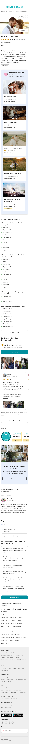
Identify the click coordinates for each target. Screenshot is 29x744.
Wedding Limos (5, 634)
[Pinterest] (9, 722)
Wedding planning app (6, 687)
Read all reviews (13, 421)
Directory (3, 668)
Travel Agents (4, 640)
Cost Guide (4, 681)
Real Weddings (14, 692)
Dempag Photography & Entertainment (12, 200)
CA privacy (3, 662)
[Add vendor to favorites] (26, 16)
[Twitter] (6, 722)
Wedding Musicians (15, 634)
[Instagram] (12, 722)
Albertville (11, 11)
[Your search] (2, 16)
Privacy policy (12, 659)
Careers (3, 657)
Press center (10, 657)
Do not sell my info (22, 659)
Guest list (22, 677)
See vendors (14, 479)
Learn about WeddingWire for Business (10, 705)
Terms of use (4, 659)
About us (13, 653)
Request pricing (14, 597)
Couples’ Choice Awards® (19, 668)
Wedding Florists (5, 623)
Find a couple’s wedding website (9, 698)
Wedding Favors (5, 643)
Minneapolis (4, 11)
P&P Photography (10, 97)
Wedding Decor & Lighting (7, 637)
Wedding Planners (5, 620)
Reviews (9, 668)
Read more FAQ (14, 332)
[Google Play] (18, 716)
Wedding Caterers (16, 620)
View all (23, 30)
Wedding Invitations (21, 637)
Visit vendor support (6, 707)
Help (9, 681)
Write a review (14, 352)
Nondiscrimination (19, 655)
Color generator (5, 692)
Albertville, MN (7, 42)
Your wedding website (6, 677)
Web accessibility (12, 662)
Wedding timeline (17, 690)
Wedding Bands (14, 629)
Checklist (16, 677)
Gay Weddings (4, 670)
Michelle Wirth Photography (13, 174)
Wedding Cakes (16, 632)
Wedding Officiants (5, 626)
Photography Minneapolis (7, 536)
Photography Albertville (20, 536)
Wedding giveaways (6, 690)
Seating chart (19, 679)
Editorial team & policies (7, 655)
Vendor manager (10, 679)
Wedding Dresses (5, 632)
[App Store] (6, 716)
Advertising (17, 657)
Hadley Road (10, 499)
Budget (3, 679)
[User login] (27, 7)
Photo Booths (4, 629)
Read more (5, 398)
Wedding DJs (4, 617)
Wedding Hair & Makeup (16, 617)
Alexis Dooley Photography (13, 148)
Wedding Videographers (17, 623)
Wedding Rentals (16, 626)
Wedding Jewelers (14, 640)
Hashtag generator (18, 687)
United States (8, 731)
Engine (26, 679)
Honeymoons (23, 692)
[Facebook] (2, 722)
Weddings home (5, 653)
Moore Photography (10, 122)
